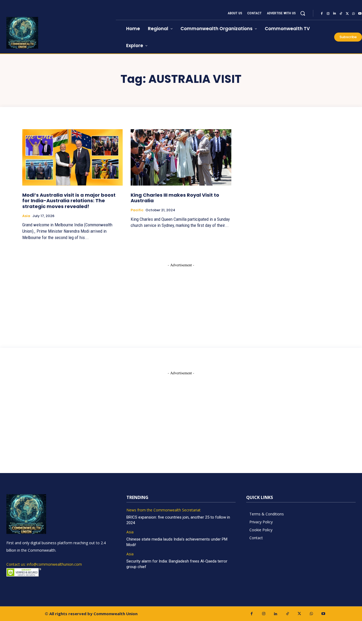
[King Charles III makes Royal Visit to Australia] (181, 157)
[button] (302, 13)
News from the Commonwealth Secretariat (163, 510)
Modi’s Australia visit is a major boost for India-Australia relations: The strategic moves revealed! (69, 201)
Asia (26, 216)
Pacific (137, 210)
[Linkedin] (334, 13)
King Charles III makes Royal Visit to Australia (175, 198)
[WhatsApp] (353, 13)
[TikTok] (341, 13)
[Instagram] (328, 13)
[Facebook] (322, 13)
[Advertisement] (181, 301)
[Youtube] (323, 613)
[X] (347, 13)
